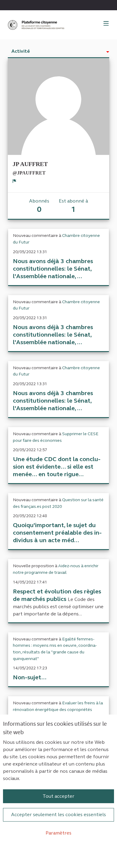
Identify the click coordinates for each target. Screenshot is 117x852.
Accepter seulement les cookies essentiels (58, 814)
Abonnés (39, 206)
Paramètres (58, 833)
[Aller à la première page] (36, 25)
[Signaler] (14, 181)
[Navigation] (106, 23)
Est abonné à (73, 206)
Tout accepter (58, 796)
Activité (20, 51)
